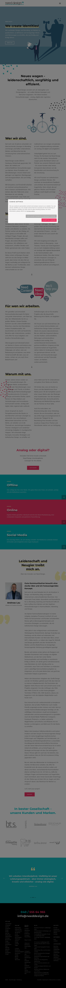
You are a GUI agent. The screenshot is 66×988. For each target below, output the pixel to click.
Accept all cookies (49, 220)
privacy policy (31, 211)
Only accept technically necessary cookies (41, 216)
